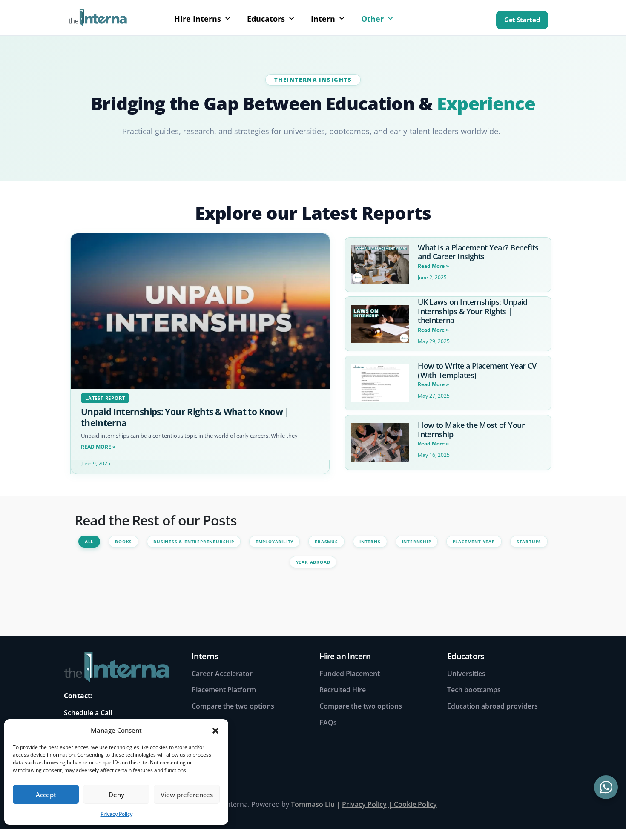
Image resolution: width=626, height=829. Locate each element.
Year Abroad (313, 562)
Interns (370, 542)
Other (372, 19)
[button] (215, 730)
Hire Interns (197, 19)
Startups (529, 542)
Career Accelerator (222, 673)
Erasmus (326, 542)
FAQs (328, 722)
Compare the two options (233, 706)
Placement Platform (224, 689)
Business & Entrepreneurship (193, 542)
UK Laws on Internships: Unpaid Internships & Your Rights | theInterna (473, 311)
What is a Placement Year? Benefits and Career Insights (478, 252)
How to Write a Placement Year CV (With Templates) (477, 370)
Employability (274, 542)
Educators (266, 19)
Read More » (98, 446)
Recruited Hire (342, 689)
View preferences (187, 794)
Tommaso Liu (313, 804)
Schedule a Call (88, 712)
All (89, 542)
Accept (46, 794)
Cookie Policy (415, 804)
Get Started (522, 20)
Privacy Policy (116, 814)
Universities (466, 673)
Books (123, 542)
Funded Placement (349, 673)
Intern (323, 19)
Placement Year (474, 542)
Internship (416, 542)
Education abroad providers (492, 706)
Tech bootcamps (474, 689)
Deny (116, 794)
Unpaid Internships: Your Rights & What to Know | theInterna (185, 417)
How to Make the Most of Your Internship (471, 429)
